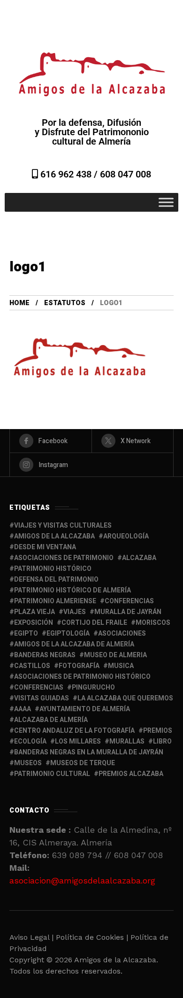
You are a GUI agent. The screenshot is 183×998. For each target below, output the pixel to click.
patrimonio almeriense (55, 601)
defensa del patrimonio (56, 579)
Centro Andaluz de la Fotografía (74, 731)
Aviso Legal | (31, 937)
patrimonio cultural (52, 774)
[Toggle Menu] (166, 202)
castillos (32, 666)
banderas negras (45, 655)
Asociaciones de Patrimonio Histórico (82, 677)
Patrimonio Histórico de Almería (72, 590)
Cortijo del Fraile (94, 623)
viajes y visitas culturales (63, 525)
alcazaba (139, 558)
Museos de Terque (82, 763)
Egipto (26, 633)
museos (28, 763)
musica (121, 666)
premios (157, 731)
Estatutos (64, 303)
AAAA (22, 709)
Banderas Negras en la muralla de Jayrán (88, 752)
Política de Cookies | (93, 937)
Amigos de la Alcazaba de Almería (74, 644)
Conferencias (38, 687)
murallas (127, 741)
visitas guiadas (41, 698)
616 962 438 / (69, 174)
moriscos (153, 623)
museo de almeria (115, 655)
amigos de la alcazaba (54, 536)
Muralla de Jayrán (127, 612)
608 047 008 (125, 174)
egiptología (68, 633)
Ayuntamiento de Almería (84, 709)
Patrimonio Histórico (53, 569)
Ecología (30, 741)
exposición (33, 623)
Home (19, 303)
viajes (74, 612)
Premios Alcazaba (131, 774)
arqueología (126, 536)
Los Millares (78, 741)
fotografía (79, 666)
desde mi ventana (45, 547)
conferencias (129, 601)
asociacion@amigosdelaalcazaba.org (82, 880)
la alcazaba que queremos (125, 698)
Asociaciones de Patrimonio (64, 558)
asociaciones (122, 633)
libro (162, 741)
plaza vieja (34, 612)
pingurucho (93, 687)
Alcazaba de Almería (51, 720)
